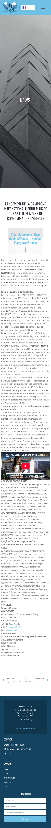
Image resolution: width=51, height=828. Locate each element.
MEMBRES (8, 782)
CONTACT (8, 786)
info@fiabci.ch (17, 744)
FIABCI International (25, 728)
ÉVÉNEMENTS (9, 778)
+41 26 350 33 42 (23, 749)
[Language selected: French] (28, 7)
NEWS (6, 774)
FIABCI (6, 769)
